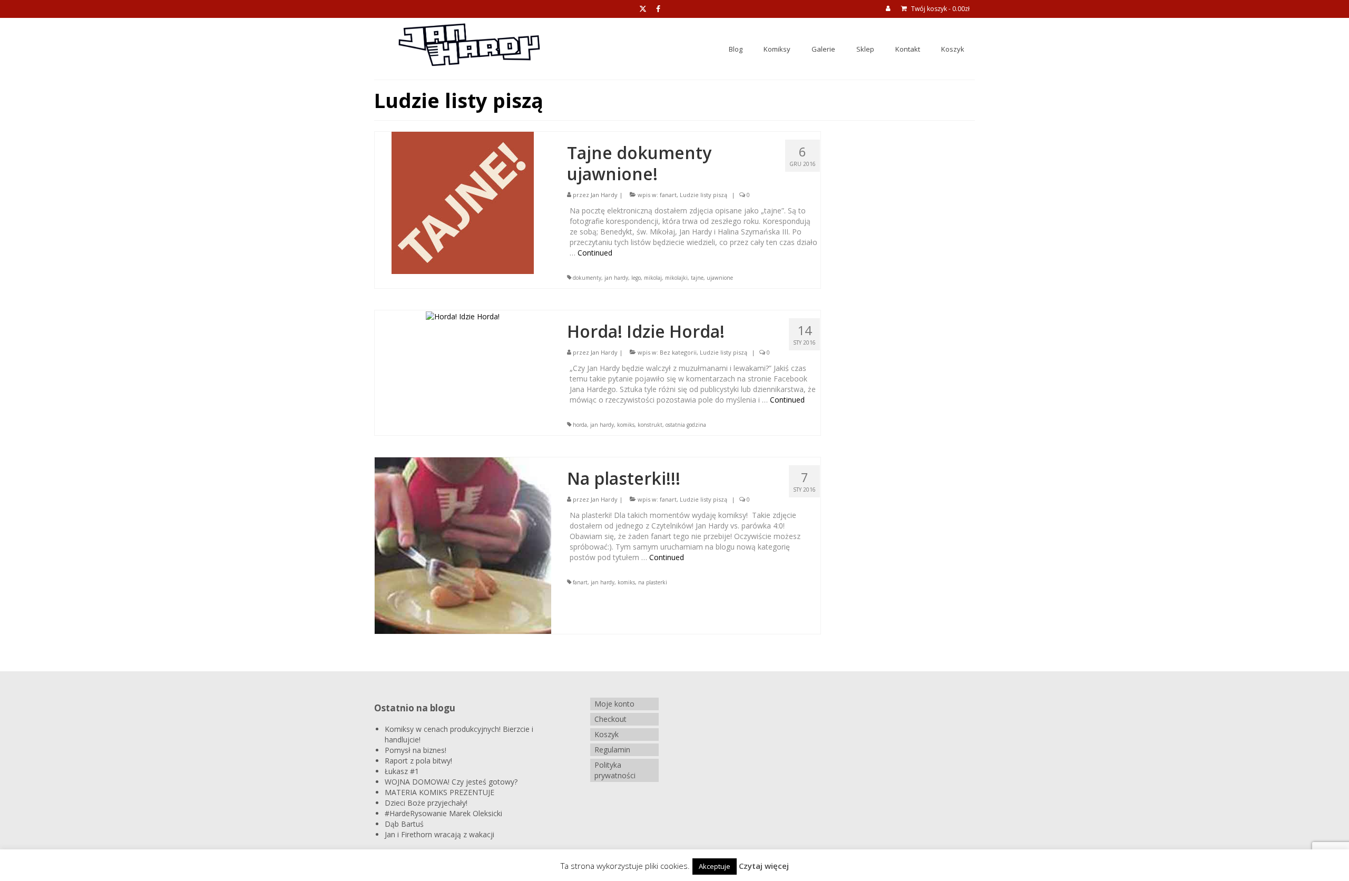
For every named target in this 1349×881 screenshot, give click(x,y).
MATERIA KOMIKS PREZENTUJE (439, 792)
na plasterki (652, 582)
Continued (595, 253)
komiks (625, 424)
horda (580, 424)
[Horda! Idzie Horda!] (463, 315)
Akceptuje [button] (714, 866)
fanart (668, 195)
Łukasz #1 (402, 771)
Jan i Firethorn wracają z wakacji (439, 834)
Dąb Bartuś (404, 824)
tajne (697, 277)
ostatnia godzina (686, 424)
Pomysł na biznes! (415, 750)
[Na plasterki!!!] (463, 545)
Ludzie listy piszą (703, 195)
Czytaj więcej (764, 865)
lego (636, 277)
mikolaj (653, 277)
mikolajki (676, 277)
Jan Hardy (604, 195)
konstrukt (650, 424)
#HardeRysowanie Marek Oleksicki (443, 813)
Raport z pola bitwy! (418, 761)
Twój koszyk (940, 8)
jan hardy (616, 277)
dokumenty (587, 277)
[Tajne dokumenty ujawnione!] (463, 202)
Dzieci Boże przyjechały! (426, 803)
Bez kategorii (678, 352)
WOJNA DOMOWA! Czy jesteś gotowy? (451, 782)
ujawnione (720, 277)
